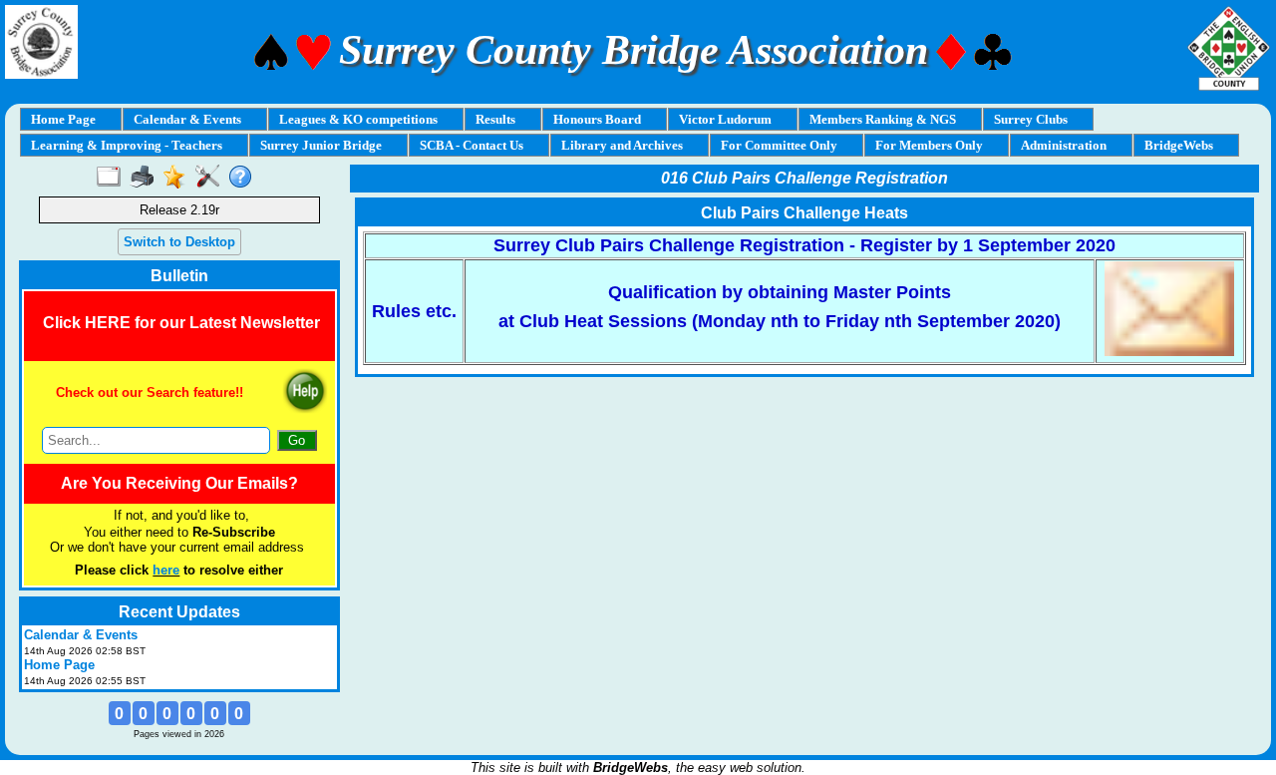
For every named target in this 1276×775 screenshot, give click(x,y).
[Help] (244, 178)
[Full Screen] (113, 178)
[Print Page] (146, 178)
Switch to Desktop (179, 241)
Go (296, 440)
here (166, 570)
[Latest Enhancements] (178, 178)
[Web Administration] (211, 178)
